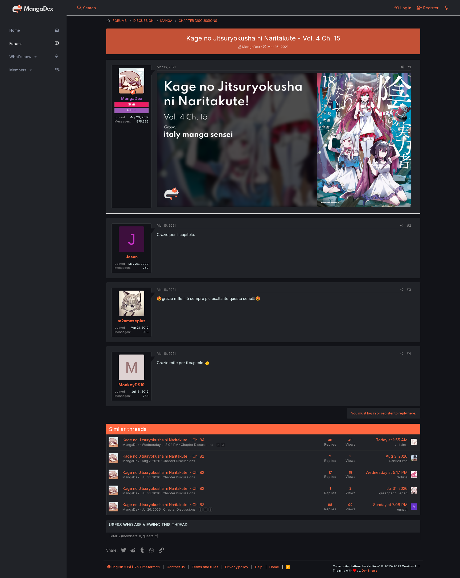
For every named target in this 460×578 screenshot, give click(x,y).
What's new (20, 56)
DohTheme (369, 570)
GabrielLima (398, 461)
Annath (402, 509)
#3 (409, 290)
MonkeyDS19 (131, 384)
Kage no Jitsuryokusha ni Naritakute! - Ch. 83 (163, 504)
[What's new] (446, 7)
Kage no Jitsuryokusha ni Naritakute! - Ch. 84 (163, 439)
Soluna (402, 477)
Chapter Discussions (197, 445)
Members (18, 70)
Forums (16, 43)
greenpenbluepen (393, 493)
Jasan (132, 256)
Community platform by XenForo (376, 566)
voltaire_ (401, 445)
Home (14, 30)
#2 (409, 225)
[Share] (402, 67)
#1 (409, 67)
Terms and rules (205, 567)
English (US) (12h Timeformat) (135, 567)
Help (258, 567)
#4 (409, 354)
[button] (35, 56)
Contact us (176, 567)
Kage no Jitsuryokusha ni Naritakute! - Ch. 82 (163, 456)
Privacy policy (236, 567)
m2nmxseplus (132, 320)
